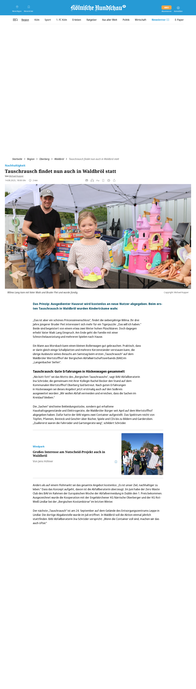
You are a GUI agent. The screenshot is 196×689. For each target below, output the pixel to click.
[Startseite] (98, 8)
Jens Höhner (45, 461)
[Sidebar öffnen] (15, 20)
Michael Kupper (16, 176)
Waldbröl (59, 159)
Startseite (17, 159)
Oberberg (44, 159)
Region (30, 159)
